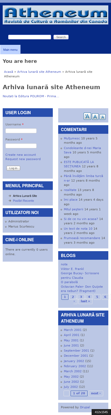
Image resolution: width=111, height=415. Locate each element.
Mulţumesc (72, 138)
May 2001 (71, 340)
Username (14, 124)
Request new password (23, 159)
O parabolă (69, 282)
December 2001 (76, 356)
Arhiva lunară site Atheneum (39, 72)
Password (14, 139)
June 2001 (71, 345)
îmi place (71, 199)
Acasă (8, 72)
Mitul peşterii (73, 209)
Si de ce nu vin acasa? (81, 219)
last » (85, 301)
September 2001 (76, 350)
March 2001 (73, 330)
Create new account (20, 155)
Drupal (85, 407)
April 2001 (71, 335)
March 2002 (73, 371)
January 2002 (74, 361)
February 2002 (75, 366)
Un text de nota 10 (78, 228)
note (64, 264)
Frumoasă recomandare (82, 238)
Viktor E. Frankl (72, 269)
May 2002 (71, 376)
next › (96, 393)
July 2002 (71, 387)
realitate (70, 190)
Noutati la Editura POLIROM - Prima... (31, 96)
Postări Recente (23, 200)
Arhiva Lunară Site (25, 195)
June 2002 (71, 382)
